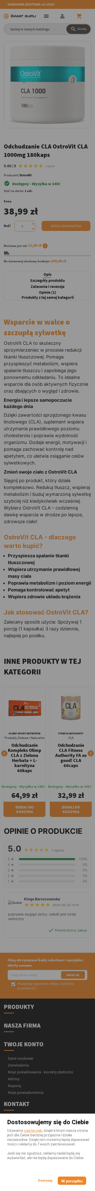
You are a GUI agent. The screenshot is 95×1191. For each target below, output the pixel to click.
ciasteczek (33, 1131)
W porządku (72, 1181)
